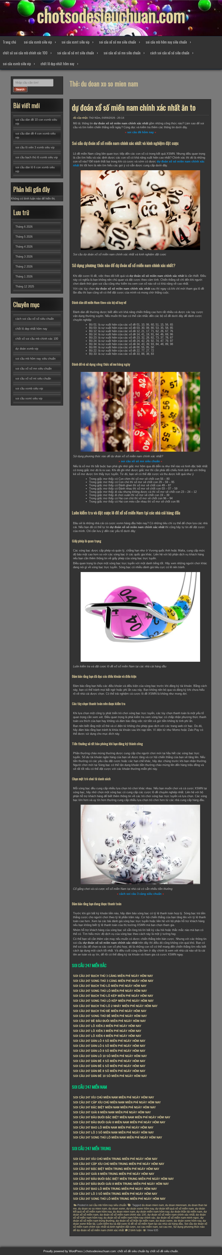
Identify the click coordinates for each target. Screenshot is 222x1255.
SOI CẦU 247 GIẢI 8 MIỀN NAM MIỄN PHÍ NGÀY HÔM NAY (112, 1112)
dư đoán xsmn (164, 1220)
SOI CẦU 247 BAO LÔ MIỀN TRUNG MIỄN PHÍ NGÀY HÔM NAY (115, 1188)
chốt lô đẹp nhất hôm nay (57, 63)
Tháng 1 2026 (24, 276)
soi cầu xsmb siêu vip (38, 42)
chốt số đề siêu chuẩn (164, 1251)
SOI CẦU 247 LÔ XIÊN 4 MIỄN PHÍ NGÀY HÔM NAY (107, 1036)
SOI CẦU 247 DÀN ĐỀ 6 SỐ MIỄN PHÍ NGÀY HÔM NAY (109, 1066)
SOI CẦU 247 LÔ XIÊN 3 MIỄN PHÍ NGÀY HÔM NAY (107, 1031)
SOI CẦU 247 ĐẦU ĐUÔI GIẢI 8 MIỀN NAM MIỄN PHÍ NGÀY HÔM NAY (119, 1122)
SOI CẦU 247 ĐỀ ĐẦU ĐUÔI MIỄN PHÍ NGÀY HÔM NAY (109, 1021)
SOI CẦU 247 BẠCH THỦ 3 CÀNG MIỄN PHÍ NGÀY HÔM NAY (113, 976)
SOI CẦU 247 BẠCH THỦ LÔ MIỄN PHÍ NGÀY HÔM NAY (110, 985)
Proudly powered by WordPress (63, 1251)
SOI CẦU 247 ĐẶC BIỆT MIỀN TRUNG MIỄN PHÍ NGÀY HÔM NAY (116, 1169)
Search (20, 89)
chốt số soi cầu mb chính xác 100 (25, 52)
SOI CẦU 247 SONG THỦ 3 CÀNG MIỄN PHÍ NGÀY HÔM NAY (113, 981)
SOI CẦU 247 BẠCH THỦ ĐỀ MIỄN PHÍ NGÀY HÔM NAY (110, 1011)
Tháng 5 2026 (24, 236)
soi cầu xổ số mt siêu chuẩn (75, 52)
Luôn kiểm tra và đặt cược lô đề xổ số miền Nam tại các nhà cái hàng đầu (140, 1223)
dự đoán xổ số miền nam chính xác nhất (170, 1214)
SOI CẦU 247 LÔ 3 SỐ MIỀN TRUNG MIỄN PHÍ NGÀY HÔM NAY (115, 1193)
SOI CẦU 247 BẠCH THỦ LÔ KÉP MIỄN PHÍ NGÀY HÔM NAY (113, 995)
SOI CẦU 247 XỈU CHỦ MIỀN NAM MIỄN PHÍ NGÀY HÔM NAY (113, 1097)
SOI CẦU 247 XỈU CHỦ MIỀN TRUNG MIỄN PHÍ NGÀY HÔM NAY (115, 1159)
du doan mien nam (153, 1205)
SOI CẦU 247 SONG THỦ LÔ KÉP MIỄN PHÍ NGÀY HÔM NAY (113, 1000)
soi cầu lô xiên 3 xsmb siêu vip (34, 147)
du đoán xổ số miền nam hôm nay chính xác (129, 1217)
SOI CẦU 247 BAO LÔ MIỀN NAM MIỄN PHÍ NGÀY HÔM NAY (113, 1127)
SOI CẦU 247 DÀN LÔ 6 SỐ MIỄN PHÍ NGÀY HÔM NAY (109, 1045)
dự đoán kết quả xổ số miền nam (174, 1208)
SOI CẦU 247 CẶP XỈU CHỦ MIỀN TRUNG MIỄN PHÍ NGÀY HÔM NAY (118, 1164)
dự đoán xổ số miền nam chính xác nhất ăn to (134, 107)
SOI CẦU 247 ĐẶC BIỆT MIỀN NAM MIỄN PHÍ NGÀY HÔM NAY (114, 1107)
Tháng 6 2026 (24, 226)
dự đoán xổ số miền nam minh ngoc (178, 1217)
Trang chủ (9, 42)
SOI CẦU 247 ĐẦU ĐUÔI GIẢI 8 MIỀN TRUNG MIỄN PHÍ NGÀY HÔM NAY (121, 1183)
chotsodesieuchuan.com (111, 15)
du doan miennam (176, 1205)
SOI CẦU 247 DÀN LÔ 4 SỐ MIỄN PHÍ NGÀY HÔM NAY (109, 1041)
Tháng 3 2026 (24, 256)
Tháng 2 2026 (24, 266)
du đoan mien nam (124, 1211)
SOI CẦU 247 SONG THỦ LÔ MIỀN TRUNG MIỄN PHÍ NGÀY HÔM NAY (119, 1198)
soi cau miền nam (147, 1226)
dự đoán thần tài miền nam (186, 1211)
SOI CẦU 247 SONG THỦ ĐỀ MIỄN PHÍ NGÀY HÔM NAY (110, 1016)
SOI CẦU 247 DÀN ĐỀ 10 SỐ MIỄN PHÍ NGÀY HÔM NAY (110, 1076)
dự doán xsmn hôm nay (140, 1208)
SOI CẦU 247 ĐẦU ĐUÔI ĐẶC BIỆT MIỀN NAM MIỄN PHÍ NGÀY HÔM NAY (121, 1117)
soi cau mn (165, 1226)
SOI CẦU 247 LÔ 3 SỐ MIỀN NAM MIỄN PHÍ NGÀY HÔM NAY (113, 1132)
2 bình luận (135, 1230)
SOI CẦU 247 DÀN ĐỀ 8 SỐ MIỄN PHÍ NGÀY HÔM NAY (109, 1071)
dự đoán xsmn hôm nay (187, 1220)
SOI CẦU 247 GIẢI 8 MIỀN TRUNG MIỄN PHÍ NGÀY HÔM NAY (113, 1174)
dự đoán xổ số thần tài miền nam (135, 1220)
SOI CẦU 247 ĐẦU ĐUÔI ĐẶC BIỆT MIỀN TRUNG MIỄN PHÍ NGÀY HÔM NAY (123, 1178)
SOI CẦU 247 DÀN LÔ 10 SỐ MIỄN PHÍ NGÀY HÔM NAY (110, 1056)
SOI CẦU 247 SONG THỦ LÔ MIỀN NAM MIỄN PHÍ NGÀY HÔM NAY (117, 1137)
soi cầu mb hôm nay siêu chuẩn (166, 42)
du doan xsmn (116, 1208)
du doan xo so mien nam (92, 1208)
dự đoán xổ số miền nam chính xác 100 (123, 1214)
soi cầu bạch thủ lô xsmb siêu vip (36, 157)
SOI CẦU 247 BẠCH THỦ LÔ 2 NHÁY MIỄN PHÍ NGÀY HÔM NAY (115, 1006)
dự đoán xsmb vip (26, 348)
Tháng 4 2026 (24, 246)
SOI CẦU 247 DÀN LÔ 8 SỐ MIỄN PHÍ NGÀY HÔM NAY (109, 1050)
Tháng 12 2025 (24, 286)
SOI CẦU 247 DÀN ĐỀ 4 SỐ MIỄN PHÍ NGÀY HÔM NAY (109, 1061)
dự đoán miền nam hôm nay (152, 1211)
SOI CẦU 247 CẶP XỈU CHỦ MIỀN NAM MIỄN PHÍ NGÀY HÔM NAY (117, 1102)
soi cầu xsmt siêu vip (75, 42)
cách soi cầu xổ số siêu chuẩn (169, 52)
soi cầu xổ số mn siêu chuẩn (117, 42)
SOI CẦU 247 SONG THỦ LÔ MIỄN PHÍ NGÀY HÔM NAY (110, 990)
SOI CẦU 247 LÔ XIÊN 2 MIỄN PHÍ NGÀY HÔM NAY (107, 1026)
